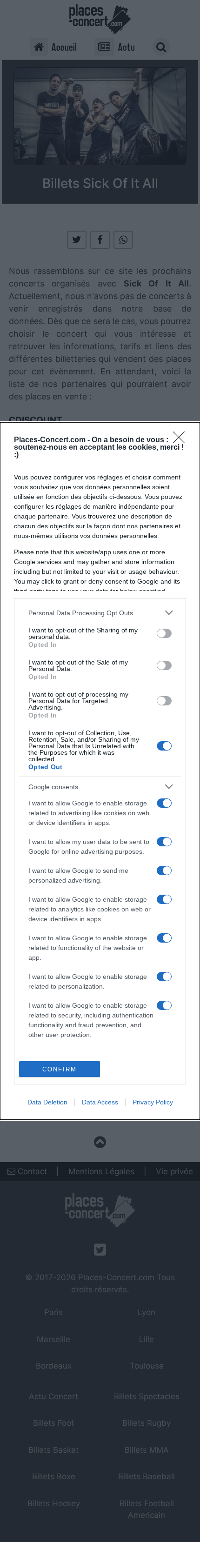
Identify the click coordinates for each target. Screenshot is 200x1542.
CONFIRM (59, 1069)
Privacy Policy (153, 1102)
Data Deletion (47, 1102)
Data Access (100, 1102)
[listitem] (100, 613)
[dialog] (100, 771)
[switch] (164, 633)
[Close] (182, 440)
